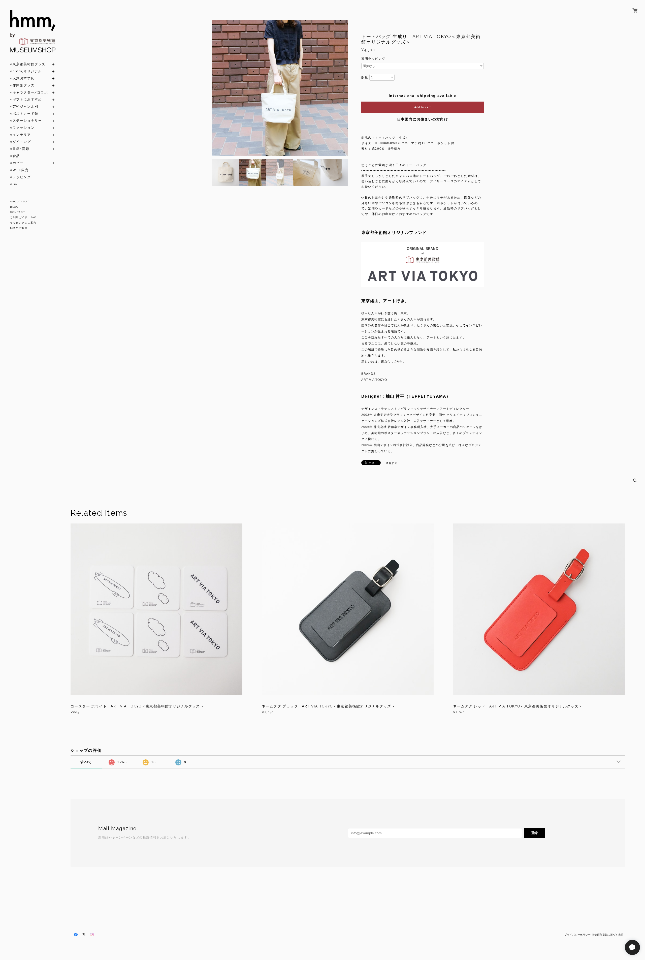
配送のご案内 (19, 228)
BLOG (14, 206)
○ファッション (22, 127)
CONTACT (17, 212)
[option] (280, 88)
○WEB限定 (19, 170)
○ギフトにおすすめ (26, 99)
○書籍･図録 (19, 148)
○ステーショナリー (26, 120)
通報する (392, 463)
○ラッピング (20, 177)
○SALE (16, 184)
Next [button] (343, 88)
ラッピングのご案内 (23, 222)
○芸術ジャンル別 (24, 106)
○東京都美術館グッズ (28, 64)
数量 (364, 77)
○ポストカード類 (24, 113)
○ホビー (16, 163)
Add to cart (422, 107)
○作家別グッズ (22, 85)
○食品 (15, 156)
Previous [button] (217, 88)
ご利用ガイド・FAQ (23, 217)
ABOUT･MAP (19, 201)
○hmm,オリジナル (26, 71)
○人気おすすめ (22, 78)
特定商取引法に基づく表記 (608, 934)
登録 (534, 833)
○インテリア (20, 134)
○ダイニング (20, 141)
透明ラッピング (373, 58)
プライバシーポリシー (577, 934)
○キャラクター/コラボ (29, 92)
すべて (86, 762)
